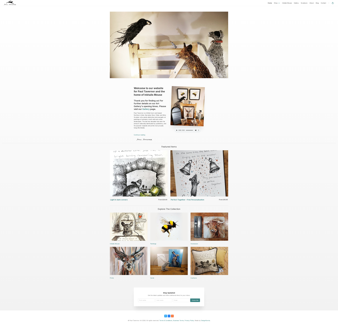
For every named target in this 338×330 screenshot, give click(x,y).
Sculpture (304, 3)
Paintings (153, 244)
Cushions (194, 278)
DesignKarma (205, 320)
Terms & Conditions (165, 320)
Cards (152, 278)
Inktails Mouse (287, 3)
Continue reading (139, 135)
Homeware (194, 244)
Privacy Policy (189, 320)
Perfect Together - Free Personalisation (187, 200)
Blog (317, 3)
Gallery (296, 3)
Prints (112, 278)
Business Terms (178, 320)
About (311, 3)
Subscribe (195, 300)
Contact (323, 3)
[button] (333, 3)
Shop (276, 3)
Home (270, 3)
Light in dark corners (119, 200)
